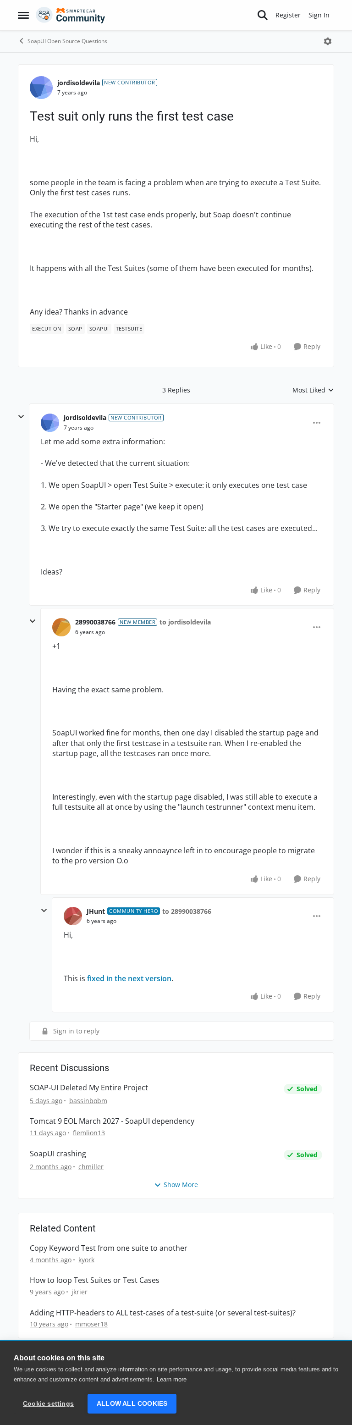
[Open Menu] (327, 41)
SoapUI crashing (58, 1154)
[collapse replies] (21, 416)
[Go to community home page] (70, 15)
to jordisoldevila (185, 622)
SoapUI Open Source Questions (67, 41)
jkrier (80, 1291)
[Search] (262, 15)
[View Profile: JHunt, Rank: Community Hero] (73, 916)
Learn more (172, 1379)
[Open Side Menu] (23, 15)
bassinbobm (88, 1100)
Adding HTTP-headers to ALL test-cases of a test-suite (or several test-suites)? (163, 1313)
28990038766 (95, 622)
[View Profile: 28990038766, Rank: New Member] (61, 627)
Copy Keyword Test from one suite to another (108, 1248)
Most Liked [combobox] (313, 390)
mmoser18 (91, 1324)
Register (288, 15)
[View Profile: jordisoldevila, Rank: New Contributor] (41, 87)
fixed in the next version (129, 978)
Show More (181, 1184)
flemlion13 (89, 1132)
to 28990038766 (186, 911)
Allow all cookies (132, 1403)
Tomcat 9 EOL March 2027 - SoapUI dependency (112, 1121)
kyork (86, 1259)
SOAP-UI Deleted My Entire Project (89, 1088)
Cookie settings (48, 1403)
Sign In (319, 15)
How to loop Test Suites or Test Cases (95, 1280)
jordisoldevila (78, 82)
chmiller (91, 1166)
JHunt (96, 911)
